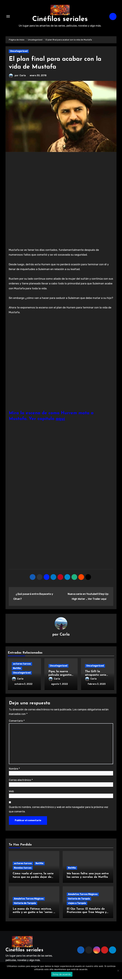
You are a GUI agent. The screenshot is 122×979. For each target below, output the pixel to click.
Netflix (17, 668)
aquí (60, 419)
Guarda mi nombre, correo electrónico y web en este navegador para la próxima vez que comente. (58, 809)
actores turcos (22, 663)
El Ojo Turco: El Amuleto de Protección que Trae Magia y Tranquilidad (87, 912)
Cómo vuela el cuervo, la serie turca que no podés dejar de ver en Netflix (33, 877)
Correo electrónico (21, 780)
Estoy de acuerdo (62, 974)
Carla (23, 75)
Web (11, 791)
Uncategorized (18, 51)
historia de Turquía (25, 903)
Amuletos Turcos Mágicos (29, 898)
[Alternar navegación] (8, 16)
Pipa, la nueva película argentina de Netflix (60, 675)
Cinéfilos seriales (60, 19)
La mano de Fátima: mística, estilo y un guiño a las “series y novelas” (34, 912)
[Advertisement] (61, 179)
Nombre (14, 768)
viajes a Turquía (77, 903)
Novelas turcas (22, 867)
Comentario (17, 720)
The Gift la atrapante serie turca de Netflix (96, 675)
